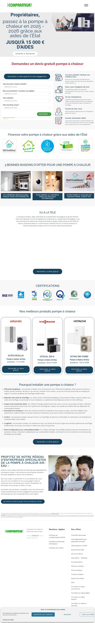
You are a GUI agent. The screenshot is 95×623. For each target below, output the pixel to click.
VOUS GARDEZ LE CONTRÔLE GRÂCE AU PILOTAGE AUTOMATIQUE (47, 197)
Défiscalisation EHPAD (79, 546)
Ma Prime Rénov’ (77, 554)
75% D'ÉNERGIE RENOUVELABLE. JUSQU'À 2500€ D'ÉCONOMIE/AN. (16, 196)
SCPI (72, 582)
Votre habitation (8, 98)
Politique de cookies (8, 619)
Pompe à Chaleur (77, 574)
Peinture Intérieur (77, 566)
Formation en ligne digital (80, 593)
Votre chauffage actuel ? (11, 105)
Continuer (43, 114)
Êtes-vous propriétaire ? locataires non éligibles (18, 91)
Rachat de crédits (77, 578)
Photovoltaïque (76, 570)
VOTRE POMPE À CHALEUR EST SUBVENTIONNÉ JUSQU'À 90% (79, 196)
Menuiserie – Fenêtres (79, 558)
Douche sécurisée (77, 550)
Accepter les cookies (43, 614)
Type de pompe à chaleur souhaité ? (15, 84)
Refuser (67, 614)
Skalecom (35, 535)
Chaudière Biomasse (78, 535)
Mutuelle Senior (77, 562)
